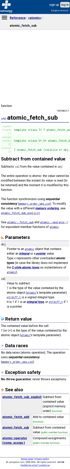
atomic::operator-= (54, 222)
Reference (18, 18)
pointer (41, 253)
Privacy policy (42, 459)
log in (65, 5)
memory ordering (47, 208)
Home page (27, 459)
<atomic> (35, 18)
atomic (54, 227)
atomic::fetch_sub (20, 222)
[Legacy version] (59, 10)
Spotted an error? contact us (35, 465)
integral (24, 253)
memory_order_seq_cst (34, 203)
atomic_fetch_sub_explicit (20, 213)
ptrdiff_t (14, 297)
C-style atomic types (25, 267)
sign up (54, 5)
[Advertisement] (35, 349)
